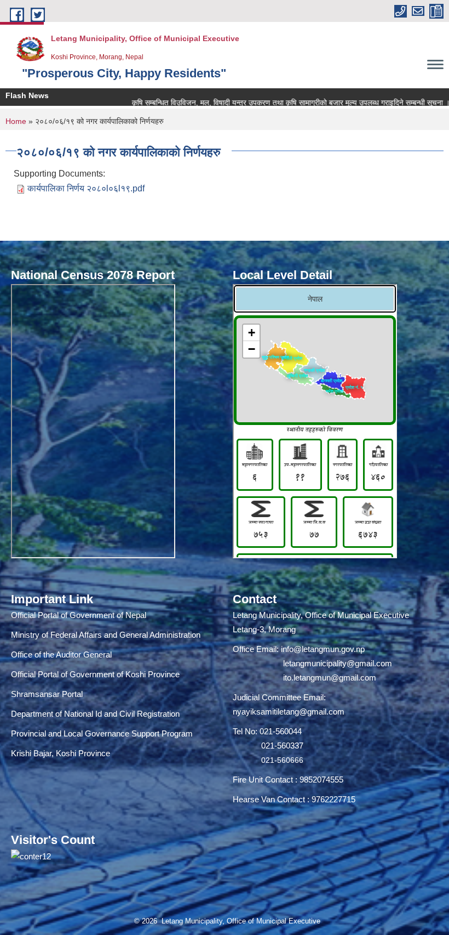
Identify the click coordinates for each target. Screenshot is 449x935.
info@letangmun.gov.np (323, 649)
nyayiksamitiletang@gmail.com (288, 711)
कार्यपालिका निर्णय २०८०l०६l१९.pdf (86, 188)
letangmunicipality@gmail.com (337, 663)
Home (15, 121)
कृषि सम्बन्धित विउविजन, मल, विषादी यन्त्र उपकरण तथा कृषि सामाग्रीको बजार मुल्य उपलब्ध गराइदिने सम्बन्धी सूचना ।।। (274, 102)
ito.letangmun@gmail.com (329, 677)
